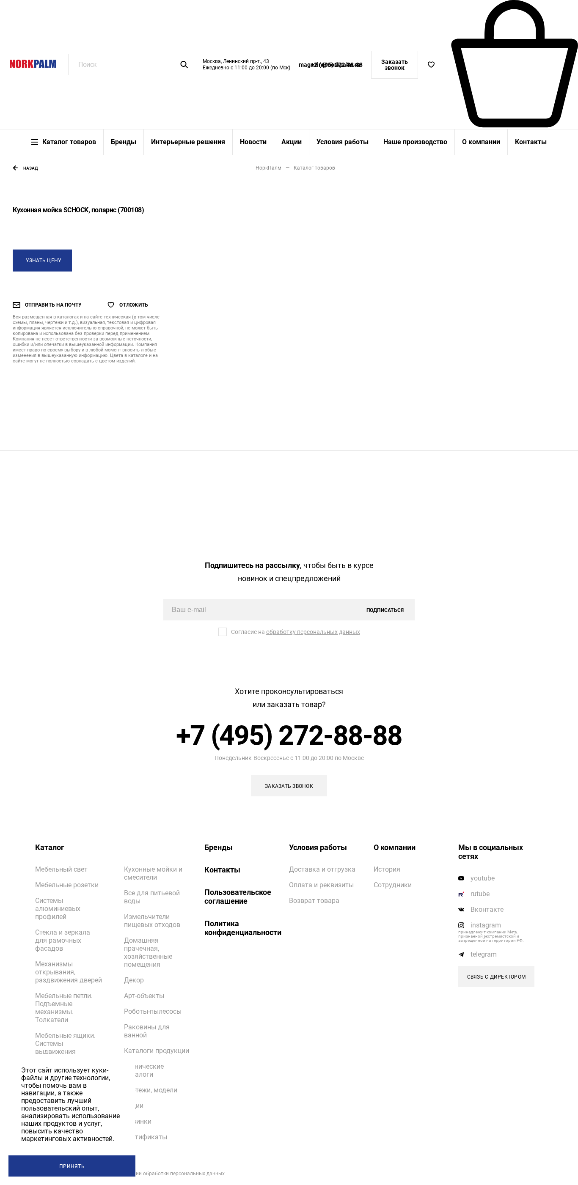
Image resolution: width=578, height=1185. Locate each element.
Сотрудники (393, 885)
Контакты (531, 142)
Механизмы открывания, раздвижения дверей (68, 972)
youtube (483, 878)
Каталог (49, 847)
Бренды (123, 142)
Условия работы (343, 142)
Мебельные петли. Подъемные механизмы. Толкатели (64, 1008)
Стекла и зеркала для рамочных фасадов (62, 940)
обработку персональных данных (313, 631)
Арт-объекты (144, 996)
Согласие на (295, 631)
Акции (291, 142)
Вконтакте (487, 909)
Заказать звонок (394, 64)
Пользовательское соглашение (237, 896)
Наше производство (415, 142)
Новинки (137, 1121)
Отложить (133, 305)
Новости (253, 142)
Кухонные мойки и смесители (153, 873)
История (387, 869)
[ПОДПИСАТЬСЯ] (385, 609)
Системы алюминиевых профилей (57, 909)
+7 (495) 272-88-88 (337, 64)
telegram (484, 954)
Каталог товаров (69, 142)
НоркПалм (268, 168)
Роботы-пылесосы (153, 1011)
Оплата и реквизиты (321, 885)
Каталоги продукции (156, 1051)
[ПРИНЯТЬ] (71, 1166)
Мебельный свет (61, 869)
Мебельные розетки (67, 885)
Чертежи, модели (150, 1090)
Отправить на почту (53, 305)
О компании (481, 142)
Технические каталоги (144, 1070)
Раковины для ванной (147, 1031)
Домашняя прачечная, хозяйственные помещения (148, 952)
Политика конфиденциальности (240, 928)
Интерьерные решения (188, 142)
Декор (134, 980)
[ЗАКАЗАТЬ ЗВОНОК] (289, 785)
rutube (480, 894)
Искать (184, 65)
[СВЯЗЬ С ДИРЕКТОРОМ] (496, 976)
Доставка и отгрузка (322, 869)
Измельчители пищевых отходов (152, 921)
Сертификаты (145, 1137)
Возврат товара (314, 901)
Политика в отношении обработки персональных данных (155, 1174)
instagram (486, 925)
